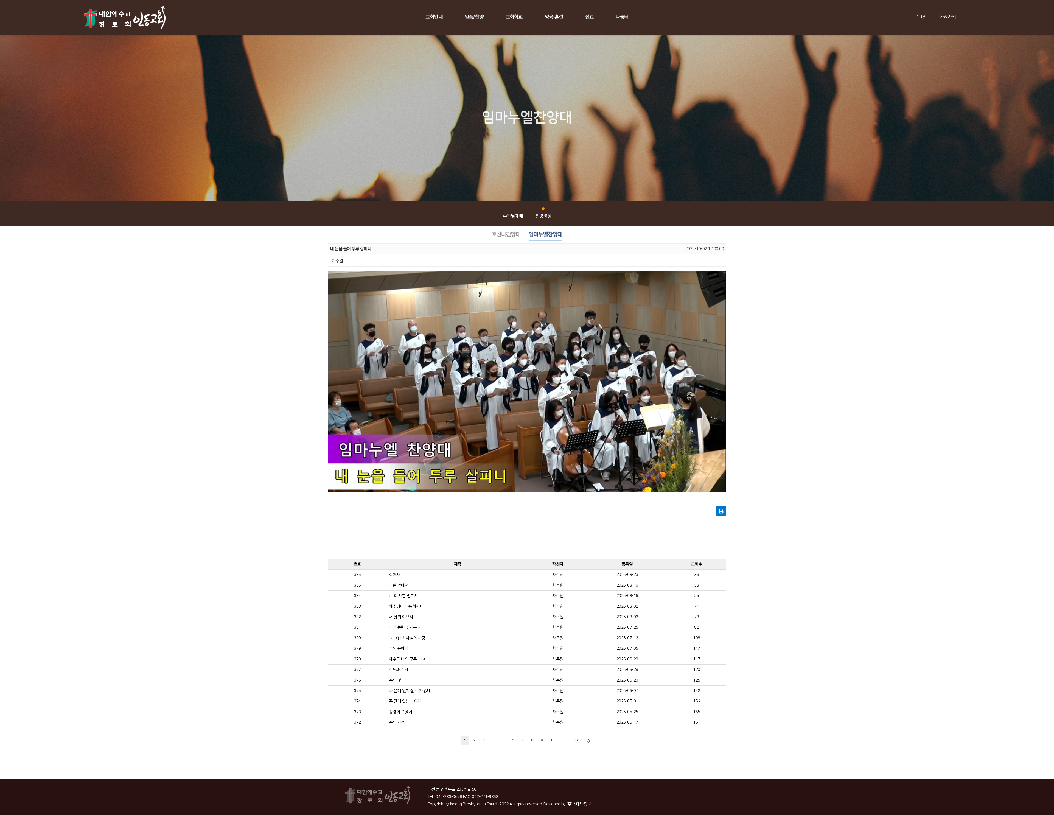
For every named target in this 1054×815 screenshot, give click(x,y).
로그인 (920, 17)
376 (357, 680)
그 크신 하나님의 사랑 (407, 638)
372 (357, 722)
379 (357, 648)
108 (696, 638)
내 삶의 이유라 (401, 617)
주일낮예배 (513, 216)
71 (696, 606)
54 (696, 595)
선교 (589, 17)
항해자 (394, 574)
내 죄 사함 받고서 (403, 595)
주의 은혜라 (398, 648)
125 (696, 680)
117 (696, 648)
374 (357, 701)
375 (357, 690)
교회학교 (514, 17)
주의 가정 (397, 722)
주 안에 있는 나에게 (405, 701)
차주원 (558, 574)
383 (357, 606)
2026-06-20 (627, 680)
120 (696, 669)
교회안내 (433, 17)
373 (357, 712)
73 (696, 617)
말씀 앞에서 (398, 585)
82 (696, 627)
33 (696, 574)
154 (696, 701)
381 (357, 627)
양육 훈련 (554, 17)
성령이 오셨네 (400, 712)
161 (696, 722)
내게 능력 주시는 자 (405, 627)
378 (357, 659)
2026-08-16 (627, 585)
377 (357, 669)
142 (696, 690)
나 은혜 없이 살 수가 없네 (410, 690)
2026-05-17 (627, 722)
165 (696, 712)
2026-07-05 (627, 648)
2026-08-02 (627, 606)
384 (357, 595)
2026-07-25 (627, 627)
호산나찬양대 (506, 234)
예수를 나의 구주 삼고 (407, 659)
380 (357, 638)
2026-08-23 (627, 574)
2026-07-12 (627, 638)
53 (696, 585)
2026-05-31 (627, 701)
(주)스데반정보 (579, 804)
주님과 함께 (398, 669)
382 (357, 617)
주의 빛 (395, 680)
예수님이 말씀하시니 (406, 606)
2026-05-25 (627, 712)
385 (357, 585)
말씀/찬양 (474, 17)
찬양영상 (543, 216)
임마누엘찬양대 (545, 234)
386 (357, 574)
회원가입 (947, 17)
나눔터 (622, 17)
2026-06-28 (627, 659)
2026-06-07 (627, 690)
